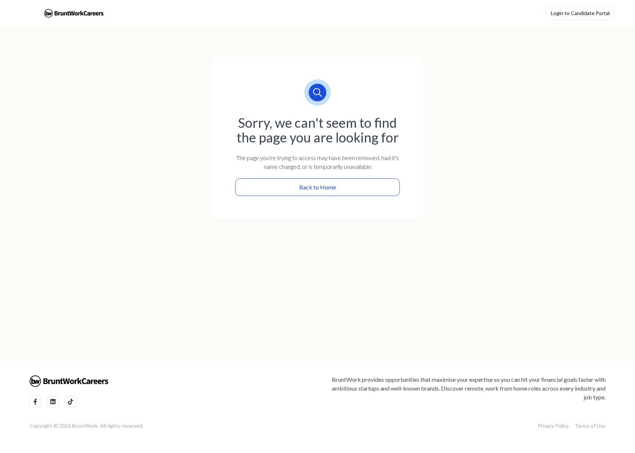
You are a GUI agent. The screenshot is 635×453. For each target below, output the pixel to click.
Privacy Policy (553, 426)
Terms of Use (590, 426)
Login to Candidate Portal (580, 13)
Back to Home (317, 187)
